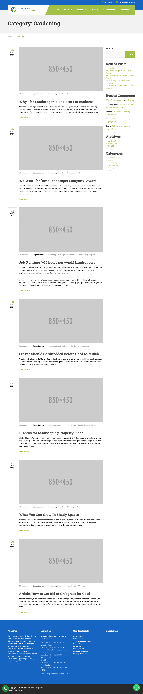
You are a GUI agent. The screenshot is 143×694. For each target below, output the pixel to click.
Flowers (70, 507)
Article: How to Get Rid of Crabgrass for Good (54, 593)
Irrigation (80, 425)
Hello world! (110, 68)
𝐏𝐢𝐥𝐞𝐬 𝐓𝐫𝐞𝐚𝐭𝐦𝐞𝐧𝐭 (78, 649)
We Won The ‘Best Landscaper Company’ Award (58, 180)
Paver (86, 425)
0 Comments (23, 173)
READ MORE (24, 118)
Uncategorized (113, 165)
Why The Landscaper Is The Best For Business (56, 101)
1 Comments (23, 586)
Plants (78, 173)
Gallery (95, 10)
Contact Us (125, 10)
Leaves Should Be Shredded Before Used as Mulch (59, 354)
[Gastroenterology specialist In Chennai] (22, 9)
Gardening (52, 94)
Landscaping (62, 255)
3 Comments (23, 425)
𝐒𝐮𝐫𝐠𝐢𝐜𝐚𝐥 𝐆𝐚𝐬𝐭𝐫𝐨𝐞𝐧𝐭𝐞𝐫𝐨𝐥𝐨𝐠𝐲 (82, 641)
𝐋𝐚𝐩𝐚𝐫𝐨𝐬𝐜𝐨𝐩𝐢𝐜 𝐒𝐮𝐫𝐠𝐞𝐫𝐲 (80, 651)
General (60, 94)
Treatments (82, 10)
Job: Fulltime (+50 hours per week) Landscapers (57, 262)
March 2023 (112, 141)
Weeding (60, 425)
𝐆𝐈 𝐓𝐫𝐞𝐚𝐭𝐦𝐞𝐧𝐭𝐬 (78, 636)
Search (110, 48)
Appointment (109, 10)
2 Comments (23, 94)
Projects (91, 255)
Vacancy (70, 255)
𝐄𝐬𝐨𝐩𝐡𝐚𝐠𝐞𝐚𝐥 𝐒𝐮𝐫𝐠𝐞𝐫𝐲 (79, 654)
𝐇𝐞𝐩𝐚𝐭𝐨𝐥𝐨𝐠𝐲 (77, 646)
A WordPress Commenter (115, 100)
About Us (68, 10)
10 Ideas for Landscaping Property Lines (51, 433)
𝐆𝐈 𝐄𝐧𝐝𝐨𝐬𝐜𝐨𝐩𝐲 (78, 639)
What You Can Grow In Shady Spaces (49, 514)
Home (56, 10)
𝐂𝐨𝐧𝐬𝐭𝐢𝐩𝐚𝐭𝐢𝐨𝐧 (77, 644)
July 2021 (111, 146)
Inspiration (80, 94)
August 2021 (112, 143)
